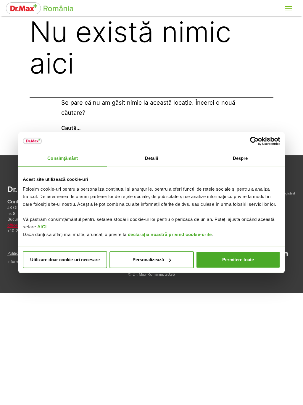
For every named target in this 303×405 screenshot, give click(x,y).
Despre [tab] (240, 158)
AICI (42, 226)
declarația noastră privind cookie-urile (170, 234)
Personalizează (148, 259)
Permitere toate (238, 259)
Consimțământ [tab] (62, 158)
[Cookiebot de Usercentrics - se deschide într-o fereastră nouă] (254, 141)
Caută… (71, 128)
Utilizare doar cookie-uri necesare (65, 259)
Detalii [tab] (151, 158)
